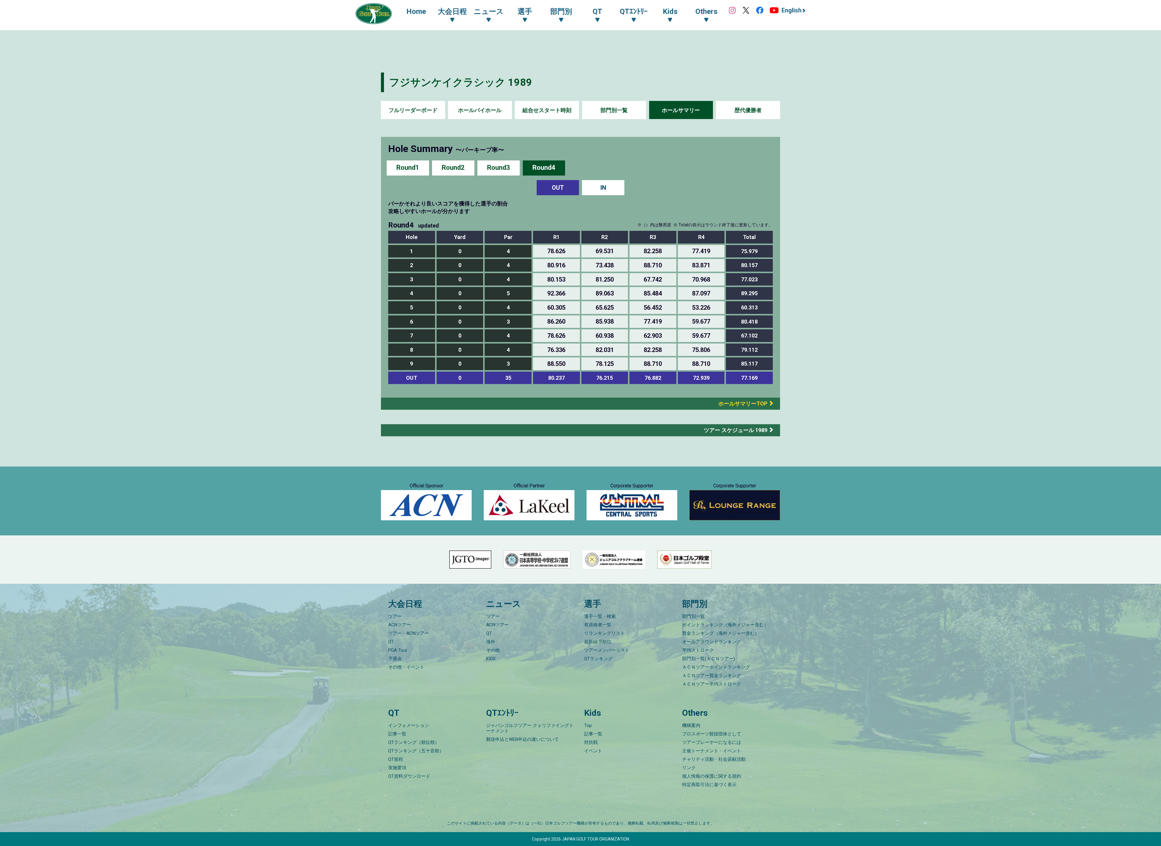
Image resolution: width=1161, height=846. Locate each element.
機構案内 (691, 725)
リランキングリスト (604, 633)
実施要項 (397, 767)
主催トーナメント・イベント (711, 751)
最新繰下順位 (597, 641)
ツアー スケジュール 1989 (735, 430)
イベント (593, 751)
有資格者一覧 (597, 625)
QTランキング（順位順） (413, 742)
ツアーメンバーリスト (606, 650)
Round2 (453, 167)
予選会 (395, 658)
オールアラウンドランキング (711, 641)
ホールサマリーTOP (740, 403)
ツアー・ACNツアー (408, 633)
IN (603, 187)
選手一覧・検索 (600, 616)
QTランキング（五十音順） (416, 751)
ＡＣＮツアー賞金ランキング (711, 675)
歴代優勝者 (748, 110)
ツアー (395, 616)
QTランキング (598, 658)
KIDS (491, 658)
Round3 (498, 167)
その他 (493, 650)
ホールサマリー (681, 110)
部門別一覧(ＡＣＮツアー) (708, 658)
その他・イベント (406, 667)
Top (588, 725)
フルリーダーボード (413, 110)
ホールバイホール (480, 110)
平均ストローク (698, 650)
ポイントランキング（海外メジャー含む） (725, 625)
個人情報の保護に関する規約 (711, 776)
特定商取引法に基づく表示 (709, 784)
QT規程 (395, 759)
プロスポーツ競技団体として (711, 734)
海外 (490, 641)
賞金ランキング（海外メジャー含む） (720, 633)
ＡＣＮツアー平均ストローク (711, 684)
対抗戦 (591, 742)
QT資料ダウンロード (409, 776)
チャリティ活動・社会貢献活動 (714, 759)
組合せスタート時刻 (546, 110)
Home (416, 11)
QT (391, 641)
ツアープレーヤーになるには (711, 742)
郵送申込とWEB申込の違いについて (522, 739)
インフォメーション (408, 725)
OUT (558, 187)
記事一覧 (397, 734)
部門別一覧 (614, 110)
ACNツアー (399, 625)
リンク (689, 767)
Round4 (543, 167)
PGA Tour (397, 650)
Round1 (407, 167)
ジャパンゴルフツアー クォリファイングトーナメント (530, 728)
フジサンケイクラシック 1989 (460, 82)
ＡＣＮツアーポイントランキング (716, 667)
